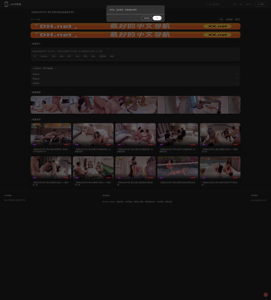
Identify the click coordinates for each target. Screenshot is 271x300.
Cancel (146, 18)
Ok (157, 18)
